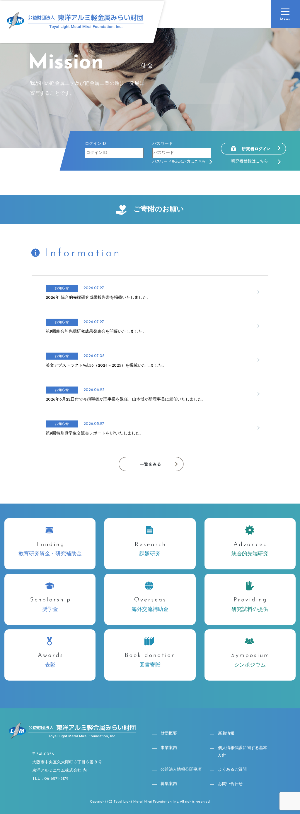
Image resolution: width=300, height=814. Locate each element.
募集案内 (169, 784)
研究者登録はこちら (249, 161)
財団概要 (169, 733)
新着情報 (226, 733)
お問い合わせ (230, 784)
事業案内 (169, 748)
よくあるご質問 (232, 769)
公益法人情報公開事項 (181, 769)
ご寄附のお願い (159, 209)
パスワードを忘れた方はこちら (180, 162)
